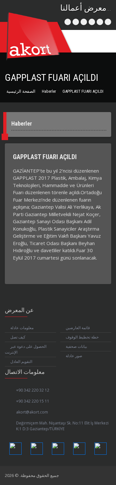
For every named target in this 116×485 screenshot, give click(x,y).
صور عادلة (74, 355)
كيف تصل (17, 337)
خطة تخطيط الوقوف (82, 337)
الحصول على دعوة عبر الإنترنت (25, 349)
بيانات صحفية (76, 346)
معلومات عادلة (22, 327)
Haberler (49, 91)
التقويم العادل (21, 361)
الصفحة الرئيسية (20, 91)
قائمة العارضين (78, 327)
